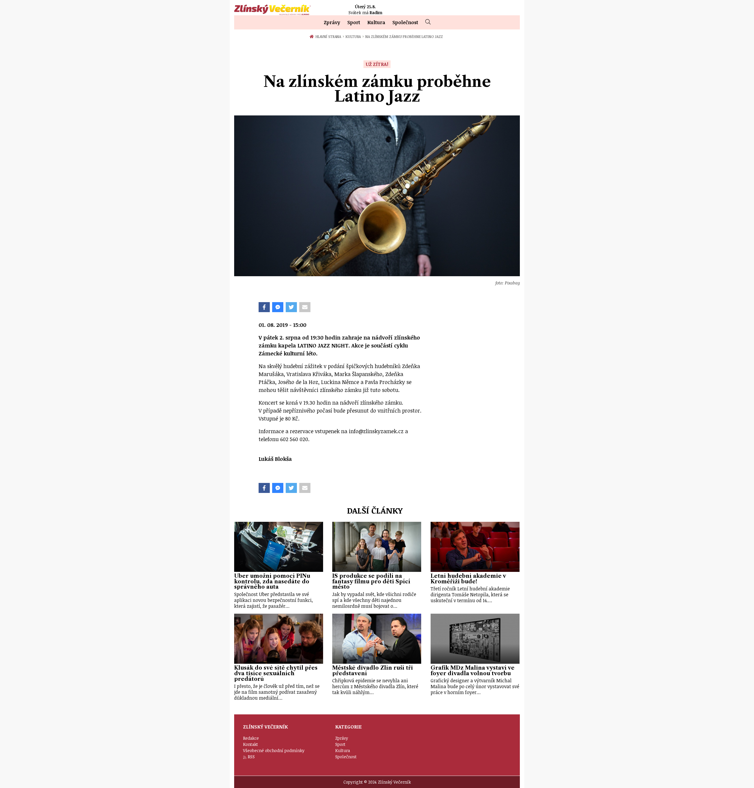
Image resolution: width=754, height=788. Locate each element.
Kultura (376, 22)
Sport (353, 22)
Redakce (251, 738)
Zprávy (332, 22)
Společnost (405, 22)
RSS (251, 756)
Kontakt (250, 744)
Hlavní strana (329, 36)
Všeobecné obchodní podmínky (274, 750)
